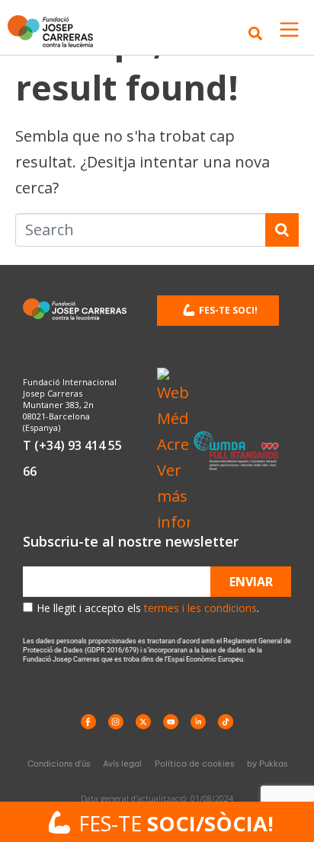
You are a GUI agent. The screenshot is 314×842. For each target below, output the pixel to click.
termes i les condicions (200, 608)
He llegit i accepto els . (148, 608)
